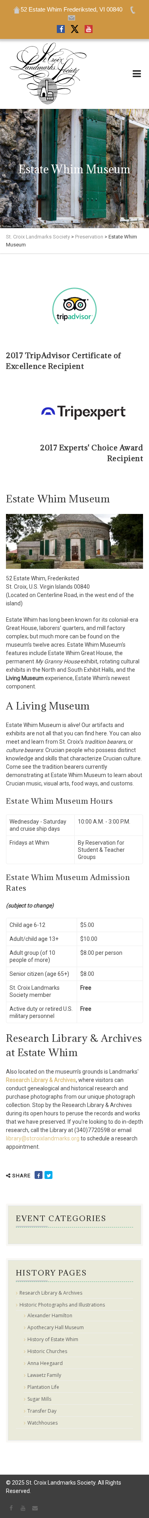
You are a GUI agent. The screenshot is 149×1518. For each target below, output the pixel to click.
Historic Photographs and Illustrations (62, 1305)
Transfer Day (41, 1411)
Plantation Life (43, 1387)
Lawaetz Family (44, 1375)
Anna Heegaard (45, 1363)
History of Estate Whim (52, 1339)
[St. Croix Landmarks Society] (47, 74)
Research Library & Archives (41, 1080)
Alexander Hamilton (49, 1315)
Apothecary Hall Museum (55, 1327)
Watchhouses (42, 1423)
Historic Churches (47, 1351)
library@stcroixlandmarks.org (42, 1138)
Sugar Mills (39, 1399)
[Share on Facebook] (39, 1175)
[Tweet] (48, 1175)
